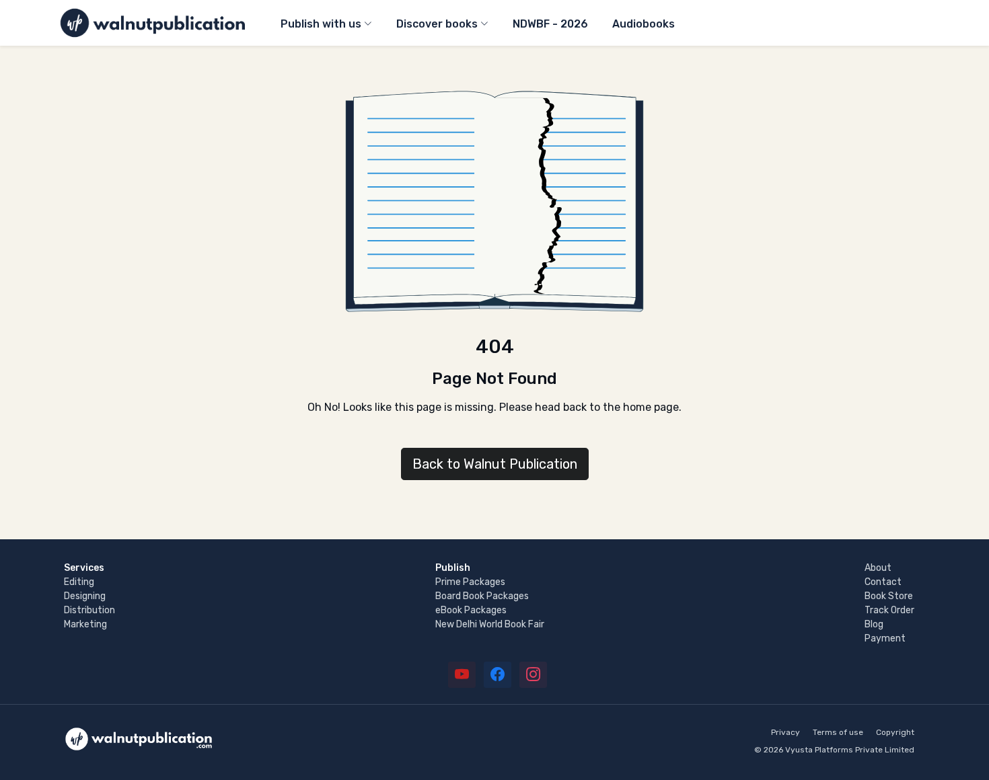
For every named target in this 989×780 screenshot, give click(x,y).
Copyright (895, 732)
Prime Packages (470, 582)
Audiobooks (643, 23)
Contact (883, 582)
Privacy (785, 732)
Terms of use (838, 732)
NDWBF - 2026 (550, 23)
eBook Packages (471, 610)
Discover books (437, 23)
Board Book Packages (482, 596)
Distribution (89, 610)
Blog (874, 624)
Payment (885, 638)
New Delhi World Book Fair (489, 624)
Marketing (85, 624)
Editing (79, 582)
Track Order (889, 610)
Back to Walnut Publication (494, 464)
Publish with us (321, 23)
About (878, 568)
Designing (85, 596)
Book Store (889, 596)
